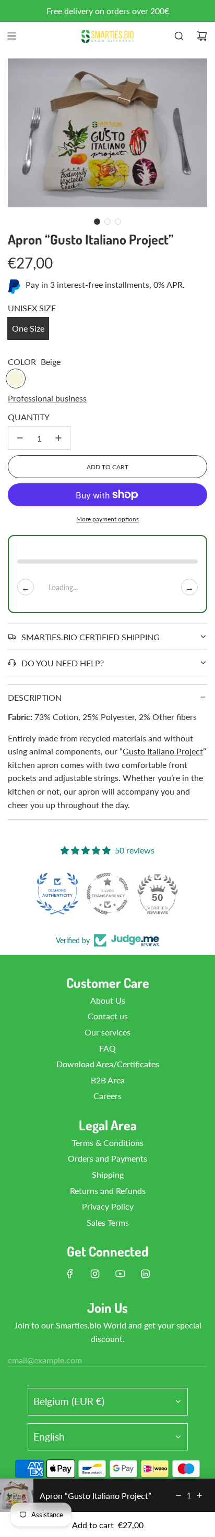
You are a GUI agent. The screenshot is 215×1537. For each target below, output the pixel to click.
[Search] (179, 36)
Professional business (47, 398)
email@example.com (45, 1360)
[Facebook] (69, 1273)
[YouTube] (120, 1273)
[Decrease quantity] (19, 437)
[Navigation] (11, 36)
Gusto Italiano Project (163, 751)
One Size (28, 328)
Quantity (29, 417)
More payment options (107, 519)
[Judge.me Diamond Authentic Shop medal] (57, 893)
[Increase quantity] (58, 437)
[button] (97, 221)
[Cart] (201, 36)
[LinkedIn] (145, 1273)
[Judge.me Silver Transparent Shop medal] (107, 893)
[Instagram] (94, 1273)
